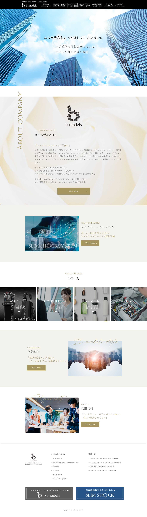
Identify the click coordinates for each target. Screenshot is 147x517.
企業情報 (56, 466)
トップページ (57, 458)
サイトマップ (57, 475)
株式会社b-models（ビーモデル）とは (66, 462)
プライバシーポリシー (60, 479)
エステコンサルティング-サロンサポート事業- (106, 462)
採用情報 (56, 470)
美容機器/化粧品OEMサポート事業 (102, 466)
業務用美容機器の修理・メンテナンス (103, 470)
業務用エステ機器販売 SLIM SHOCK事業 (104, 458)
